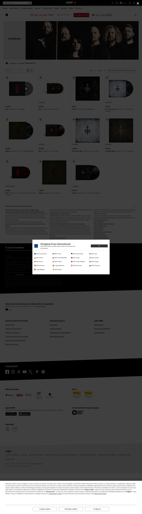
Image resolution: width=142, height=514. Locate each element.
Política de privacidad (100, 494)
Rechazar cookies (71, 509)
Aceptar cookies (44, 509)
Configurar (97, 509)
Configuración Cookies (55, 494)
